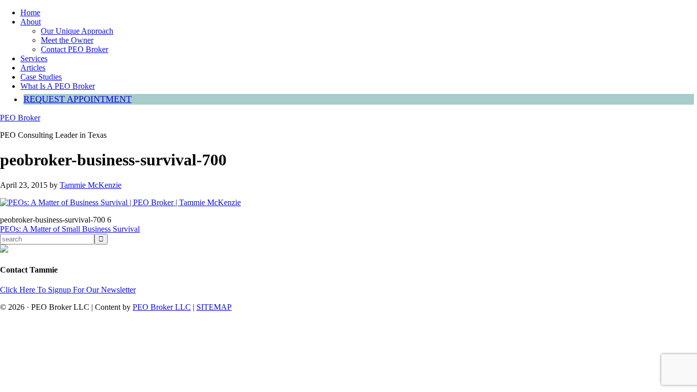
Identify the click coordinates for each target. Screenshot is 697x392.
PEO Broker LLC (162, 307)
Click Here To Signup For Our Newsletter (68, 289)
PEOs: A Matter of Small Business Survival (70, 229)
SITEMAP (214, 307)
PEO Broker (20, 117)
